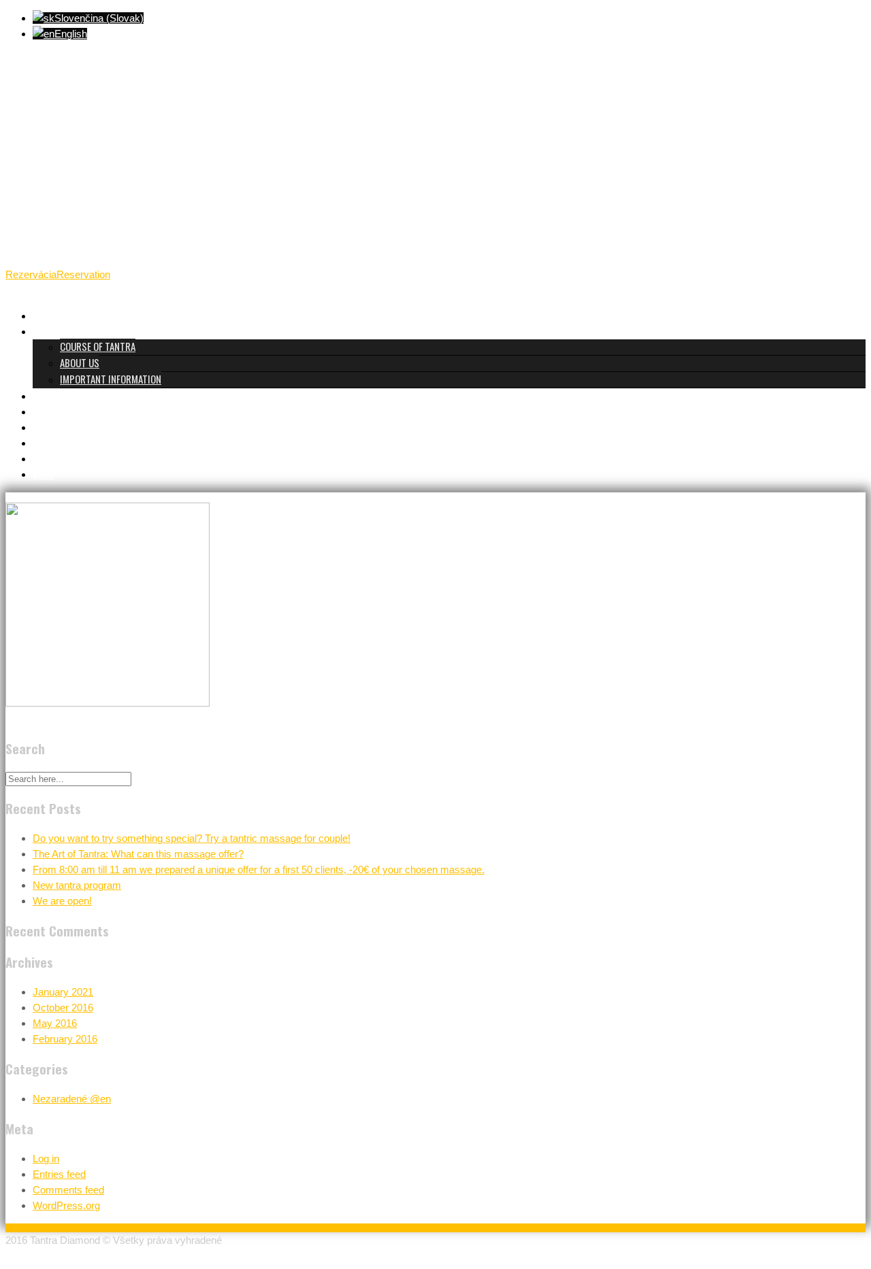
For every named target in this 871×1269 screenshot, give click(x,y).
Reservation (83, 274)
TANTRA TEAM (59, 410)
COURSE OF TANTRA (97, 346)
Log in (46, 1158)
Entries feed (59, 1174)
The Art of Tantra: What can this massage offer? (138, 854)
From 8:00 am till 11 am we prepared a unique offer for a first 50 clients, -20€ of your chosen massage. (258, 869)
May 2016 (55, 1023)
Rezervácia (30, 274)
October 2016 (63, 1007)
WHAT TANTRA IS (66, 330)
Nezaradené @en (72, 1098)
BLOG (43, 473)
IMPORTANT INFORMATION (110, 378)
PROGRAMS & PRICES (74, 395)
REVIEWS (50, 426)
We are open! (62, 901)
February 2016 (65, 1039)
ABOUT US (79, 362)
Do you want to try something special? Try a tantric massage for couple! (191, 838)
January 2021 (63, 992)
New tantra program (77, 885)
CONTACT (51, 457)
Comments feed (68, 1190)
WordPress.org (66, 1205)
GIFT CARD (53, 442)
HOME (44, 314)
